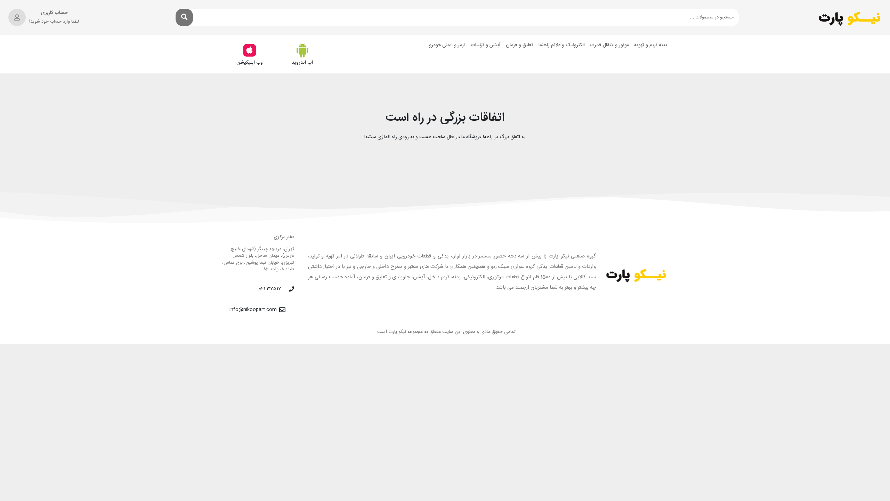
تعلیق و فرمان (519, 45)
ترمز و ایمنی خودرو (447, 45)
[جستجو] (184, 17)
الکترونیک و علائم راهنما (562, 45)
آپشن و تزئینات (486, 45)
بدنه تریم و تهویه (650, 45)
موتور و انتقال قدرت (609, 45)
